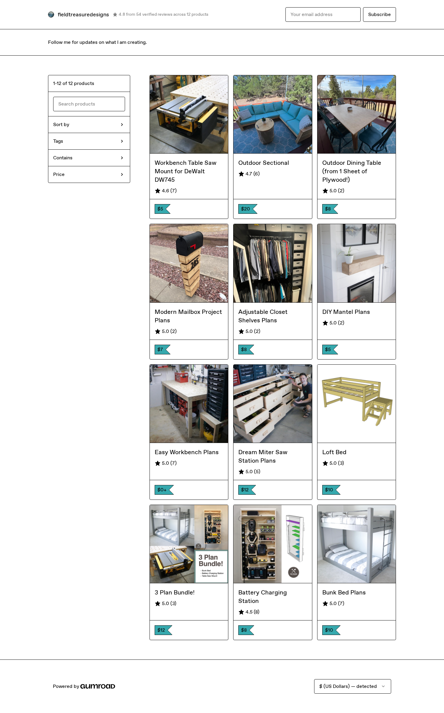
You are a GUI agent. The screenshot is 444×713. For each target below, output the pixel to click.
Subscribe (379, 14)
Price (59, 174)
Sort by (61, 124)
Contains (62, 158)
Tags (58, 141)
